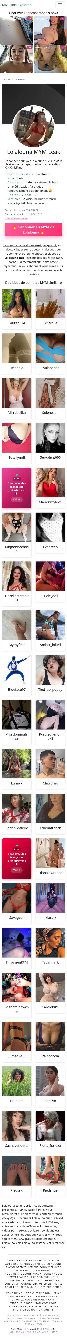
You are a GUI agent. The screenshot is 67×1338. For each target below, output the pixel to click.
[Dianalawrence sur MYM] (50, 853)
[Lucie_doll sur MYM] (50, 576)
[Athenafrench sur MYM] (50, 808)
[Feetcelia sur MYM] (50, 303)
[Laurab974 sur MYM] (16, 303)
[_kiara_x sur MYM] (50, 898)
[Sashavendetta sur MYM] (16, 1126)
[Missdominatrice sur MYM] (16, 715)
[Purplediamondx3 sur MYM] (50, 715)
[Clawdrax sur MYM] (50, 763)
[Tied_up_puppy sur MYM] (50, 670)
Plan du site (48, 1332)
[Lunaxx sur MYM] (16, 763)
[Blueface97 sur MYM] (16, 670)
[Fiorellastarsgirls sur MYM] (16, 576)
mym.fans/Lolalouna (16, 218)
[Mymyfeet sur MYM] (16, 625)
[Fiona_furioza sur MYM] (50, 1126)
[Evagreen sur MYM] (50, 527)
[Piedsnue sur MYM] (50, 1171)
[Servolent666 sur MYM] (50, 438)
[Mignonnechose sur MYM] (16, 527)
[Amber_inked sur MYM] (50, 625)
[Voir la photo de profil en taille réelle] (33, 136)
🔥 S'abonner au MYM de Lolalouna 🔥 (33, 230)
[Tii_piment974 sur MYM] (16, 943)
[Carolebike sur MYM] (50, 987)
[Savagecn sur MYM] (16, 898)
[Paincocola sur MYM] (50, 1036)
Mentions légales (23, 1332)
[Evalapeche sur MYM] (50, 348)
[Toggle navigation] (60, 4)
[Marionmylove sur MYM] (50, 482)
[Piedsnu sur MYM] (16, 1171)
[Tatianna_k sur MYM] (50, 943)
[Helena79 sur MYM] (16, 348)
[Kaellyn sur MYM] (50, 1081)
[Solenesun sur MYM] (50, 393)
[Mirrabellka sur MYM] (16, 393)
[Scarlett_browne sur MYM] (16, 987)
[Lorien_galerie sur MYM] (16, 808)
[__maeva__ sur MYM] (16, 1036)
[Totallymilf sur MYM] (16, 438)
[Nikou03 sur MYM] (16, 1081)
